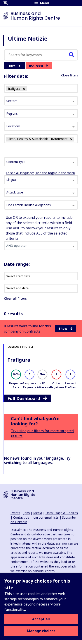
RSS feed (36, 66)
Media (37, 513)
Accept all (41, 619)
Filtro (11, 66)
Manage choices (41, 630)
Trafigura (18, 359)
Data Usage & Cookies (61, 513)
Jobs (27, 513)
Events (15, 513)
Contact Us (21, 517)
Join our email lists (46, 517)
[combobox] (41, 161)
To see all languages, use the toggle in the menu (40, 173)
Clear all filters (15, 298)
